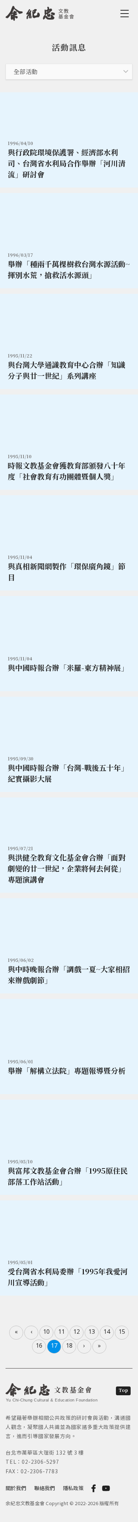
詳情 (69, 140)
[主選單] (126, 13)
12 (76, 1331)
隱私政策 (73, 1488)
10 (46, 1331)
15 (121, 1331)
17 (54, 1345)
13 (91, 1331)
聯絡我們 (44, 1488)
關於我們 (16, 1488)
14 (106, 1331)
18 (69, 1345)
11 (61, 1331)
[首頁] (40, 12)
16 (39, 1345)
